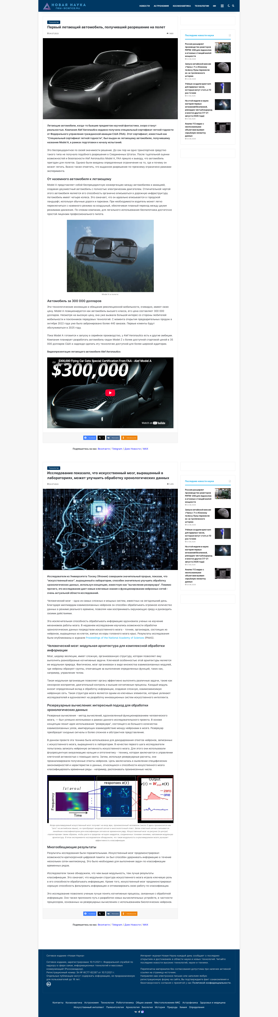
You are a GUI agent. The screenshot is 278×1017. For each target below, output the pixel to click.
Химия (183, 1007)
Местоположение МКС (167, 1002)
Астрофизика (190, 1002)
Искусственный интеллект (89, 1007)
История (160, 1007)
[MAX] (142, 1012)
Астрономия (161, 6)
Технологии (202, 6)
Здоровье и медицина (212, 1002)
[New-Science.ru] (64, 6)
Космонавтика (182, 6)
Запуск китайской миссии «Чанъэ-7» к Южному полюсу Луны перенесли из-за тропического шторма (198, 70)
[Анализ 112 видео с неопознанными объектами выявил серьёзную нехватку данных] (223, 127)
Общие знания (144, 1002)
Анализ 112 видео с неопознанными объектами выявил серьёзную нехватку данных (195, 129)
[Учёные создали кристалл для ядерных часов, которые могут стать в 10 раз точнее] (223, 87)
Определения (196, 1007)
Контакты (58, 1002)
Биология (147, 1007)
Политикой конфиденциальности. (211, 982)
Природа (172, 1007)
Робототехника (125, 1002)
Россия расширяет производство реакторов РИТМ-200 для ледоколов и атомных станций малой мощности (198, 50)
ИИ (214, 6)
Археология (133, 1007)
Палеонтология (115, 1007)
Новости (144, 6)
